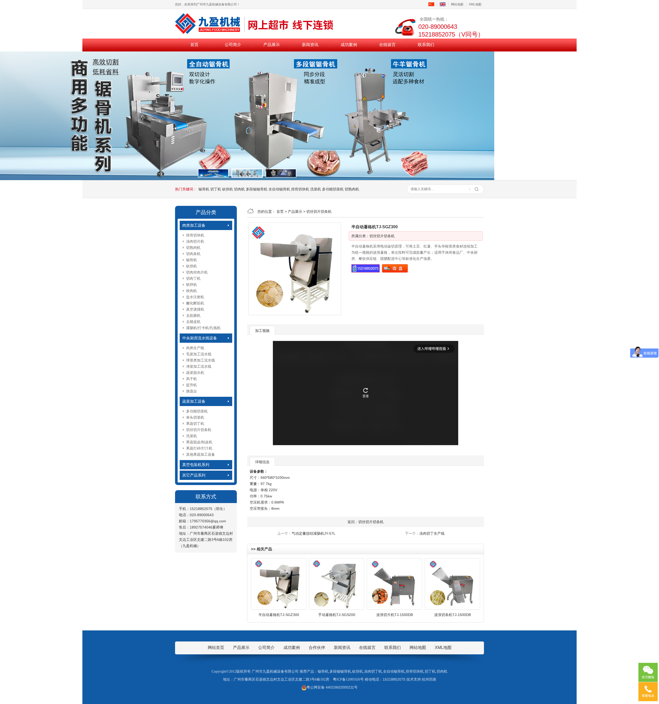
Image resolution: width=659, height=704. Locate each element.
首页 (194, 44)
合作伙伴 (317, 647)
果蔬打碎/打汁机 (199, 448)
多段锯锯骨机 (256, 189)
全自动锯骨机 (279, 189)
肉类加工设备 (193, 225)
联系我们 (426, 44)
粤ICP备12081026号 (348, 679)
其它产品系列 (193, 475)
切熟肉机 (352, 189)
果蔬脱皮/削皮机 (199, 442)
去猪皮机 (193, 322)
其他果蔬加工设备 (200, 454)
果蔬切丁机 (195, 423)
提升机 (191, 385)
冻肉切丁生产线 (432, 533)
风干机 (191, 379)
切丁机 (215, 189)
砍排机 (227, 189)
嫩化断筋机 (195, 303)
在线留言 (387, 44)
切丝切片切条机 (198, 430)
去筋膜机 (193, 315)
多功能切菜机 (333, 189)
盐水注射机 (195, 297)
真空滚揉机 (195, 309)
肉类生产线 (195, 348)
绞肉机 (191, 291)
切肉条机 (193, 254)
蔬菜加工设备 (193, 401)
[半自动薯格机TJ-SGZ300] (295, 269)
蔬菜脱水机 (195, 373)
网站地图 (457, 4)
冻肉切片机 (195, 241)
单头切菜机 (195, 417)
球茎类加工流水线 (200, 360)
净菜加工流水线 (198, 366)
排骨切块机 (300, 189)
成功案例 (349, 44)
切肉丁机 (193, 278)
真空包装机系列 (195, 464)
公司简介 (233, 44)
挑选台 (191, 391)
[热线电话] (648, 691)
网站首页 (216, 647)
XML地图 (475, 4)
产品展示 (271, 44)
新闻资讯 (310, 44)
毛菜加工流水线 (198, 354)
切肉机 (239, 189)
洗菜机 (315, 189)
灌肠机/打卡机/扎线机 (203, 328)
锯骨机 (203, 189)
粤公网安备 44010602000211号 (332, 687)
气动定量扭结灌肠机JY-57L (313, 533)
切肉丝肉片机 (197, 272)
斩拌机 (191, 285)
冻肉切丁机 (373, 671)
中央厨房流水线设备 (199, 338)
